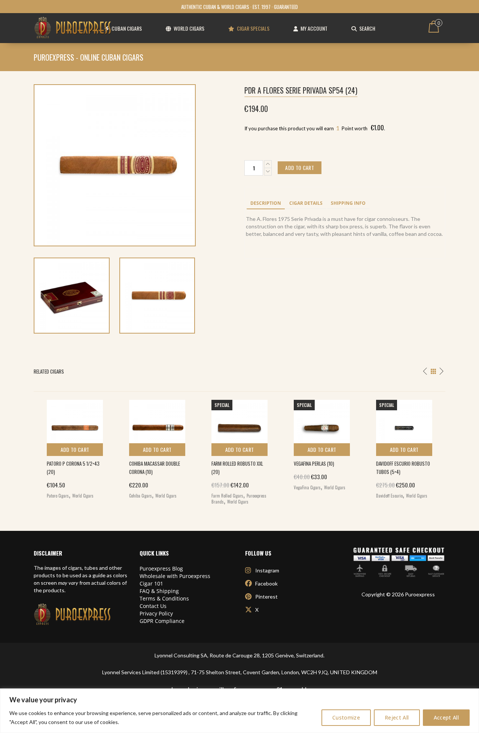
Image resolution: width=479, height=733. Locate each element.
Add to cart (75, 449)
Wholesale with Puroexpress (175, 576)
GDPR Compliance (162, 620)
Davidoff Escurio (389, 496)
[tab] (265, 204)
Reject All (397, 717)
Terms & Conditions (164, 598)
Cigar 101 (151, 583)
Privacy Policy (156, 613)
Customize (346, 717)
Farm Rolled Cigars (227, 496)
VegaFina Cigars (307, 487)
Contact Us (153, 605)
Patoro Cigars (58, 496)
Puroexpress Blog (161, 568)
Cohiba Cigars (140, 496)
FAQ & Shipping (159, 590)
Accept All (446, 717)
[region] (239, 710)
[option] (75, 447)
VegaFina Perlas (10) (314, 463)
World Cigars (83, 496)
